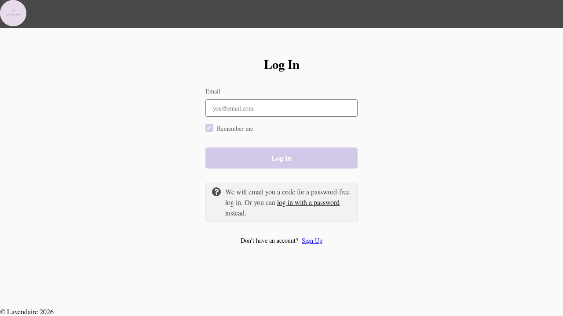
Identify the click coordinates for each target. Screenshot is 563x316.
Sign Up (312, 240)
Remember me (235, 128)
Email (212, 91)
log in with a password (308, 202)
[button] (281, 240)
